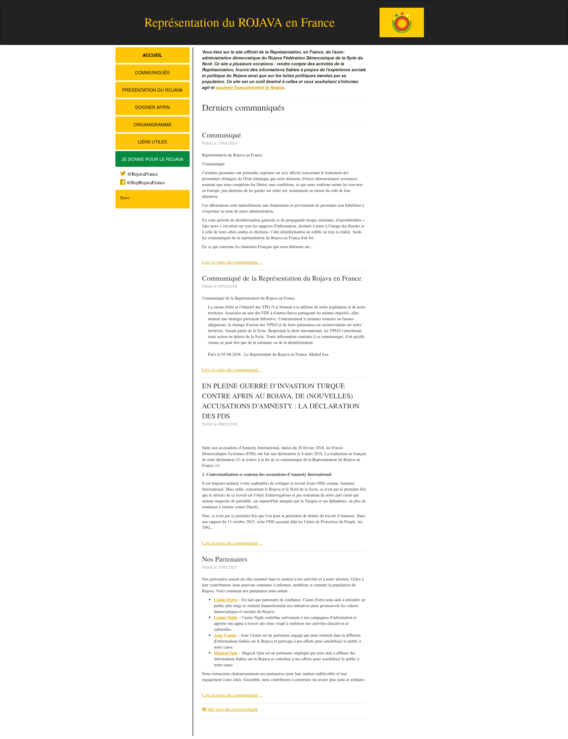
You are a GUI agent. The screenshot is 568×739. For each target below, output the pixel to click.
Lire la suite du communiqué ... (232, 261)
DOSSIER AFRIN (152, 107)
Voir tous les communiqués (232, 709)
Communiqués (152, 72)
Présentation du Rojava (152, 90)
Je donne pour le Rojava (152, 159)
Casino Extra (225, 599)
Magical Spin (226, 653)
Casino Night (225, 617)
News (124, 197)
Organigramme (152, 124)
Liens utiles (152, 141)
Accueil (152, 55)
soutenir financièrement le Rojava (250, 87)
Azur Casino (225, 635)
